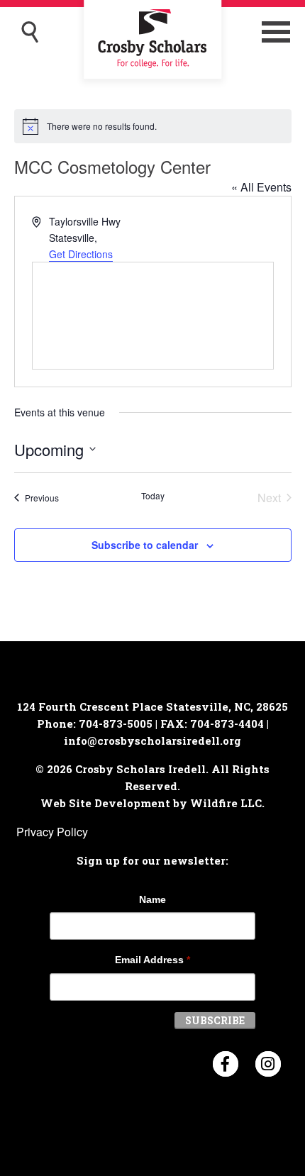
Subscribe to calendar (145, 545)
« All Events (261, 187)
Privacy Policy (52, 831)
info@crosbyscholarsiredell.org (152, 740)
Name (152, 899)
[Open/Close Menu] (276, 32)
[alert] (153, 126)
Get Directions (81, 254)
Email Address (152, 959)
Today (153, 495)
